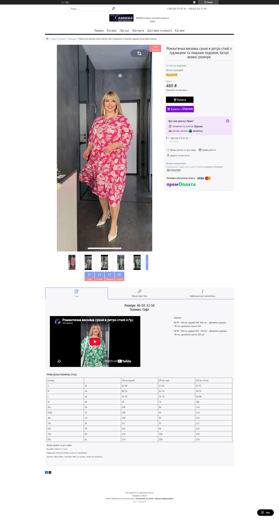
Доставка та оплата (159, 30)
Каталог (112, 30)
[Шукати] (113, 8)
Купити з (176, 109)
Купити (181, 99)
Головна (99, 30)
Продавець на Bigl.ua (139, 495)
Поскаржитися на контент (144, 498)
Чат (268, 512)
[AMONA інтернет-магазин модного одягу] (121, 20)
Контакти (138, 30)
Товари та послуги (58, 38)
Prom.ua (151, 492)
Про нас (124, 30)
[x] (50, 472)
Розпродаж (71, 38)
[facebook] (46, 472)
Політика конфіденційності (164, 498)
